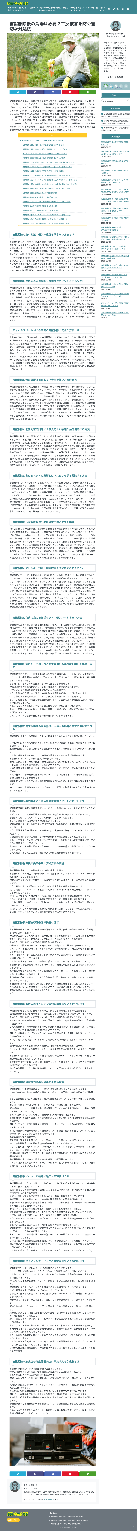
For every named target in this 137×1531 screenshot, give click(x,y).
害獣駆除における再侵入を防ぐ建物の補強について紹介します (47, 201)
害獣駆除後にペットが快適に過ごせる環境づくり (41, 210)
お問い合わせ (102, 8)
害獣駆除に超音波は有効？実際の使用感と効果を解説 (43, 171)
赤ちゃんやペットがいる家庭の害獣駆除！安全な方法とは (45, 153)
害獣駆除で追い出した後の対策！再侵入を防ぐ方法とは (84, 8)
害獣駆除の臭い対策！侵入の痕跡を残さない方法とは (43, 145)
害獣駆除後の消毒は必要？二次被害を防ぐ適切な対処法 (21, 8)
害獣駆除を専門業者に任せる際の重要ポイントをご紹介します (47, 188)
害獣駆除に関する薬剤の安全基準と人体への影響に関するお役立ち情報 (50, 184)
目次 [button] (52, 135)
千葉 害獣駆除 (49, 1499)
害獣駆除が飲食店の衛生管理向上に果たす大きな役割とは (45, 219)
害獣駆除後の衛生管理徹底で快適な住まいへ (40, 197)
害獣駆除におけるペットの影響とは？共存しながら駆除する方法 (47, 166)
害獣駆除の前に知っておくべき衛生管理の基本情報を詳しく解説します (50, 180)
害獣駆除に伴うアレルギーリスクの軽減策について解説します (47, 214)
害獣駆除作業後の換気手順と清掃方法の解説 (40, 193)
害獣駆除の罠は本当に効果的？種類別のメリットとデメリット (47, 149)
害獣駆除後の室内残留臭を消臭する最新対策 (40, 206)
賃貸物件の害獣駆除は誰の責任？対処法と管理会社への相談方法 (52, 8)
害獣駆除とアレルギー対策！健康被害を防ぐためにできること (47, 175)
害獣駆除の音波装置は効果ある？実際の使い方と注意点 (44, 158)
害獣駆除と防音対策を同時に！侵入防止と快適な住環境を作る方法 (48, 162)
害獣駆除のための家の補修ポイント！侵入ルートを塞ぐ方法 (46, 223)
